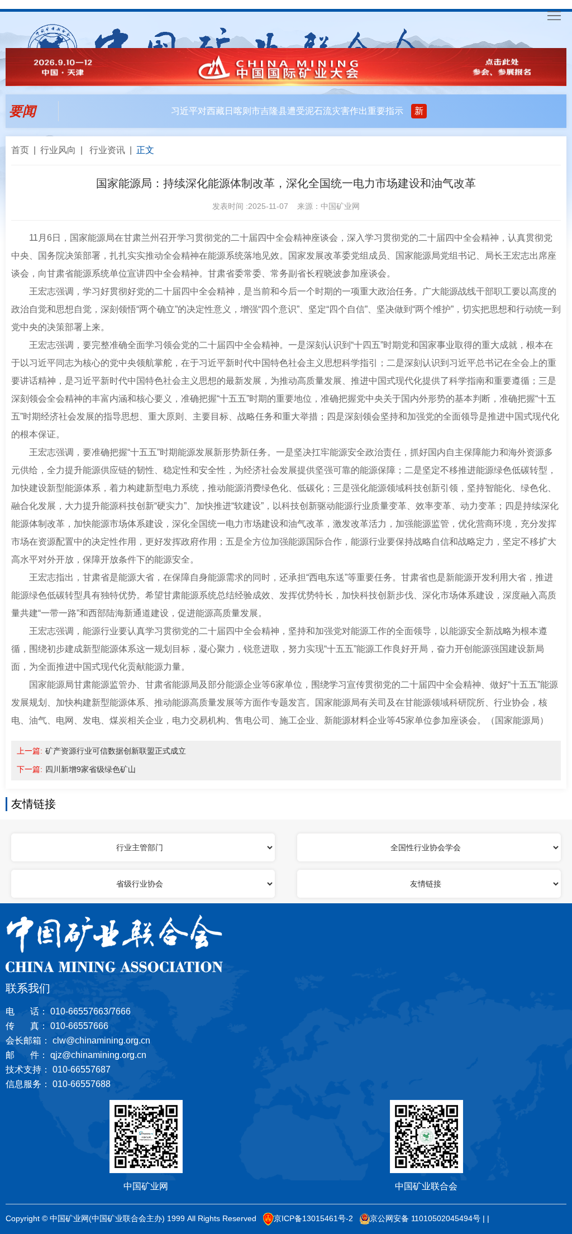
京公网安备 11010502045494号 (425, 1218)
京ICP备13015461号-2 (313, 1218)
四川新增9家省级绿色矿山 (90, 769)
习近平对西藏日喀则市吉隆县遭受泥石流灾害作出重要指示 (287, 111)
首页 (20, 150)
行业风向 (58, 150)
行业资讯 (107, 150)
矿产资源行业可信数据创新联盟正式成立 (115, 751)
